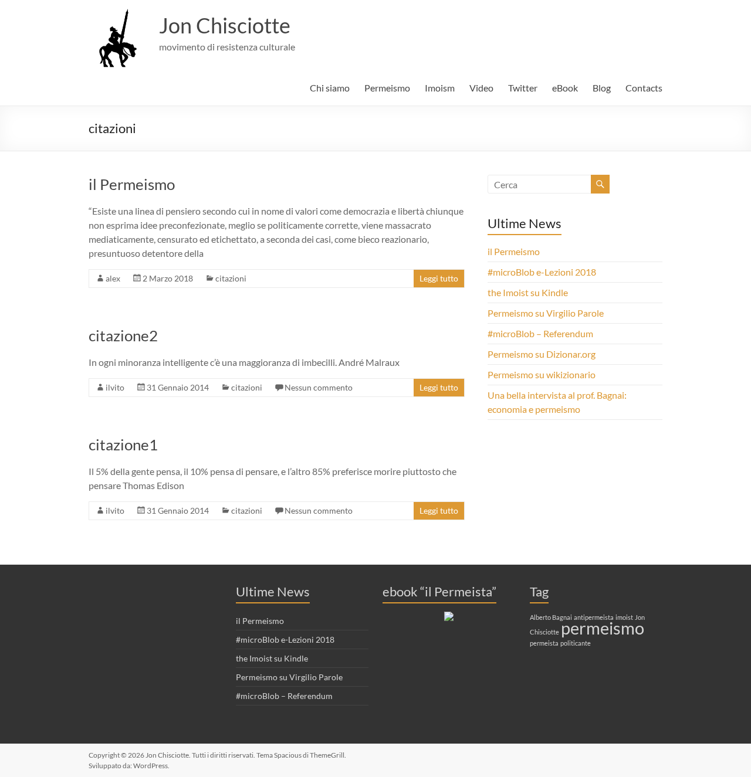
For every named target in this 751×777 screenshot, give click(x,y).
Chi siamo (330, 87)
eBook (565, 87)
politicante (575, 643)
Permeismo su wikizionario (542, 374)
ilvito (115, 387)
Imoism (440, 87)
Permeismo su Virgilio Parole (546, 312)
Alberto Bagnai (551, 617)
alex (113, 278)
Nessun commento (319, 387)
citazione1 (123, 444)
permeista (544, 643)
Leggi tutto (439, 278)
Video (481, 87)
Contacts (643, 87)
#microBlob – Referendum (540, 333)
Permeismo (387, 87)
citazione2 (123, 335)
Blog (602, 87)
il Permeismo (132, 184)
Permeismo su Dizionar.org (542, 353)
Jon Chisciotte (224, 25)
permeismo (602, 627)
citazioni (230, 278)
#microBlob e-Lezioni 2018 (542, 271)
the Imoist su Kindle (528, 292)
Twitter (522, 87)
